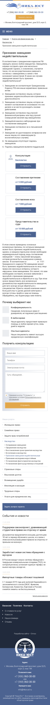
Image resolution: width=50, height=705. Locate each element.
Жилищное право (12, 425)
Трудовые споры (12, 491)
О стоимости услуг (13, 611)
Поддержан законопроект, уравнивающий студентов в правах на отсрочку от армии (24, 528)
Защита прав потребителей (16, 436)
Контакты (28, 606)
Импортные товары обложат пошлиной (23, 577)
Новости (8, 614)
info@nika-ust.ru (25, 690)
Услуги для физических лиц (23, 39)
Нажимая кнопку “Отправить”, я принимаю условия (25, 397)
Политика (17, 606)
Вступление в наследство (16, 453)
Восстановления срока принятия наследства (24, 450)
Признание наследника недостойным (21, 458)
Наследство (7, 42)
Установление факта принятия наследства (23, 461)
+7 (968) (34, 12)
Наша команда (11, 618)
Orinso (33, 634)
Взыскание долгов (12, 475)
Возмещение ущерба (13, 480)
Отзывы (8, 622)
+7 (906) (15, 12)
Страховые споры (12, 469)
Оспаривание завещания (16, 445)
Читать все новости (40, 596)
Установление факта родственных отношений (24, 464)
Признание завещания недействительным (23, 456)
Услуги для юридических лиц (17, 496)
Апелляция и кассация (14, 486)
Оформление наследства (16, 448)
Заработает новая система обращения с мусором (23, 553)
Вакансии (6, 606)
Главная (5, 39)
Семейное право (12, 430)
